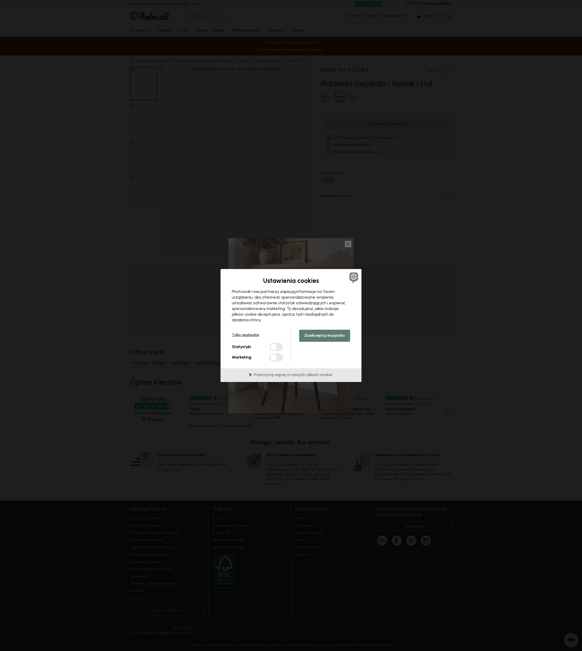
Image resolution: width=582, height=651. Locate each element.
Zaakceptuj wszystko (324, 335)
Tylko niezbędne (245, 335)
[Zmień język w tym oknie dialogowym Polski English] (352, 277)
